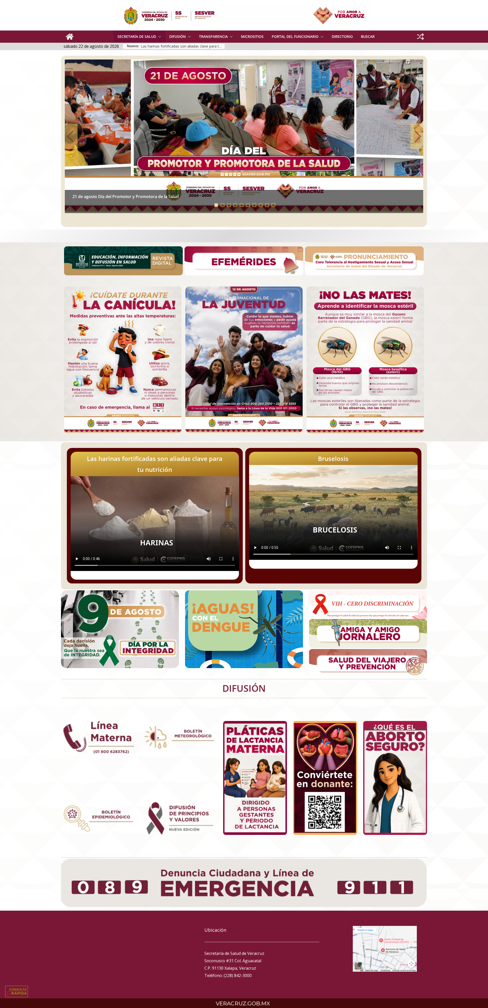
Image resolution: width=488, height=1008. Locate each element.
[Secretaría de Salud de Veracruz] (70, 37)
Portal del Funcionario (295, 36)
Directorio (342, 36)
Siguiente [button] (416, 136)
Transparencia (213, 36)
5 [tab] (241, 205)
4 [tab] (235, 205)
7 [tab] (254, 205)
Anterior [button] (71, 136)
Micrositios (252, 36)
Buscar (368, 36)
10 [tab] (274, 205)
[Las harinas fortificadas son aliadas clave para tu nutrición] (244, 136)
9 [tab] (267, 205)
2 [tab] (222, 205)
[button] (158, 36)
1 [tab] (216, 205)
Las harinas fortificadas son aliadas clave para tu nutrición (128, 196)
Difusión (177, 36)
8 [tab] (261, 205)
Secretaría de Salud (136, 36)
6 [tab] (248, 205)
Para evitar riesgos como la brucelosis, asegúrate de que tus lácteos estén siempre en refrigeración (183, 46)
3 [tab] (229, 205)
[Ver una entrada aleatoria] (420, 37)
